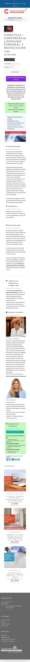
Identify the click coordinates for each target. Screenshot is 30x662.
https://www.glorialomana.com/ (15, 374)
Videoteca (13, 65)
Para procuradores (16, 493)
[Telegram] (18, 459)
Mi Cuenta (8, 3)
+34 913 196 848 (9, 607)
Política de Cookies (5, 637)
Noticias (3, 622)
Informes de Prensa (5, 620)
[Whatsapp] (16, 459)
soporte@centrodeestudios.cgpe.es (13, 606)
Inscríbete (9, 59)
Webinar (12, 67)
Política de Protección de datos (8, 639)
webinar (18, 570)
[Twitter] (10, 459)
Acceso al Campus (18, 3)
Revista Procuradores (6, 623)
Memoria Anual (4, 625)
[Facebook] (7, 459)
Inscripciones (11, 19)
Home (6, 19)
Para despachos (14, 63)
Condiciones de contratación (7, 641)
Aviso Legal (3, 635)
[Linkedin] (13, 459)
